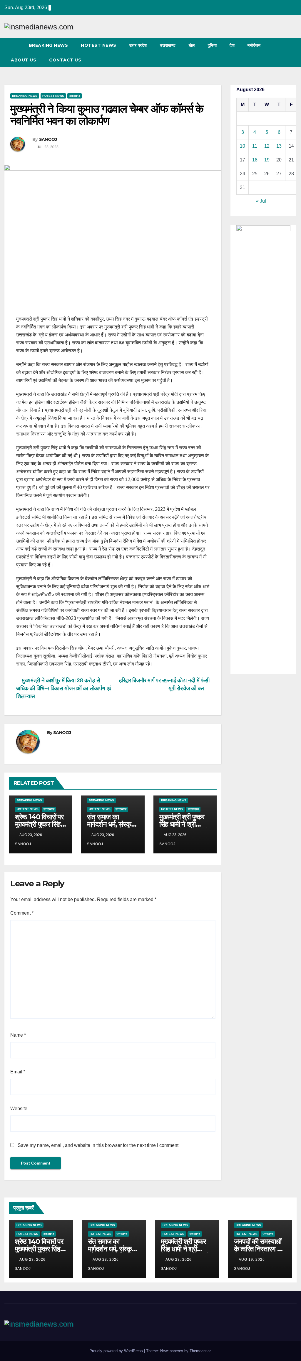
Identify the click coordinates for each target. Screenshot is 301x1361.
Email (17, 1071)
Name (18, 1035)
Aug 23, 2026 (32, 1259)
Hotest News (98, 45)
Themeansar (200, 1351)
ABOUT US (23, 60)
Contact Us (65, 60)
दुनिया (212, 45)
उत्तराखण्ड (168, 45)
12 (267, 146)
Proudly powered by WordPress (116, 1351)
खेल (192, 45)
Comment (22, 912)
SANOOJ (48, 139)
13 (279, 146)
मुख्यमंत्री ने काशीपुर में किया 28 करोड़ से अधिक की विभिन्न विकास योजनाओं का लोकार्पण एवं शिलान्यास (63, 688)
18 (254, 159)
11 (254, 146)
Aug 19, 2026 (252, 1259)
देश (232, 45)
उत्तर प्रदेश (138, 45)
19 (267, 159)
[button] (281, 52)
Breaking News (48, 45)
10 (242, 146)
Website (18, 1108)
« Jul (261, 201)
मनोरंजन (254, 45)
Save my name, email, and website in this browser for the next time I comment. (99, 1145)
